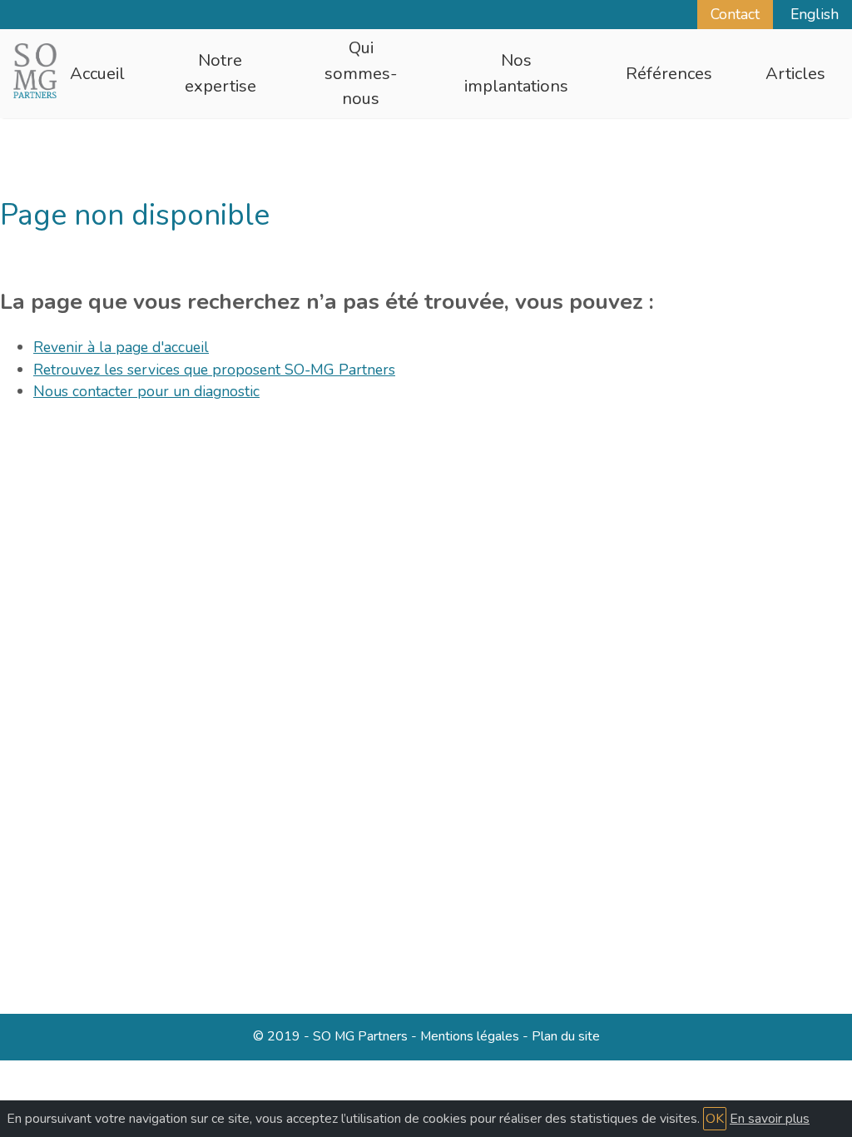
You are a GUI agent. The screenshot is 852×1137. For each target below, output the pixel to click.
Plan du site (566, 1036)
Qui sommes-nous (361, 73)
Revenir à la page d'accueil (121, 347)
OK (715, 1119)
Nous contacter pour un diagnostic (146, 391)
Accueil (97, 73)
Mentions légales (469, 1036)
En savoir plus (770, 1119)
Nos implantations (516, 73)
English (814, 14)
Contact (735, 14)
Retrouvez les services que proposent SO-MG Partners (214, 370)
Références (669, 73)
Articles (795, 73)
